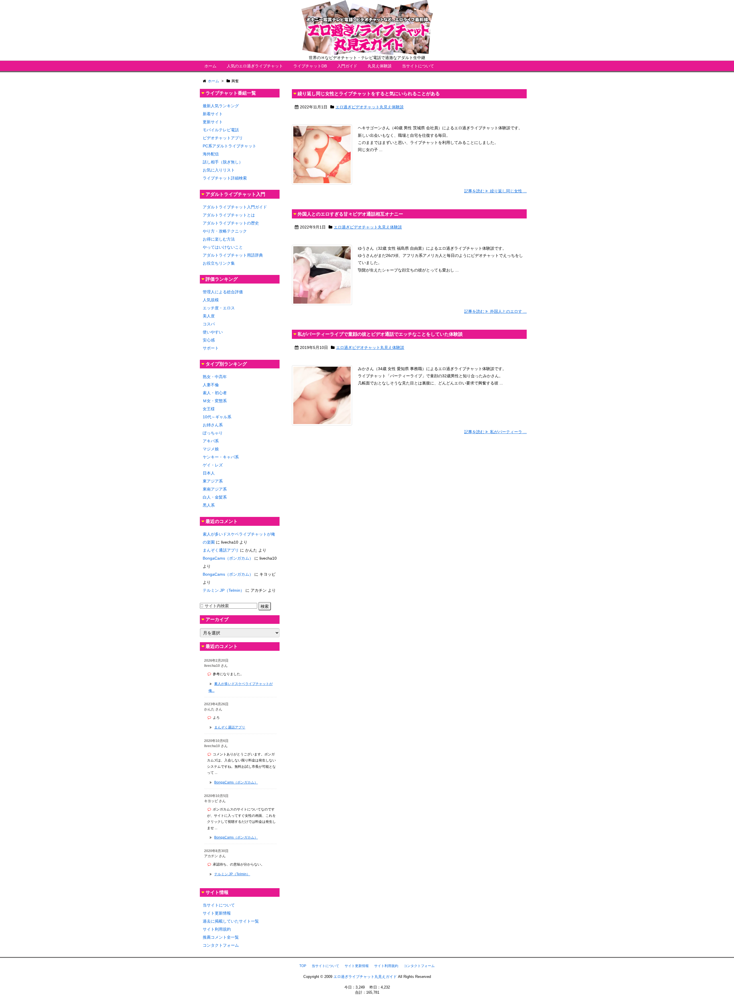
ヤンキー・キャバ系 (221, 457)
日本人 (209, 473)
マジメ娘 (211, 449)
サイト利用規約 (217, 929)
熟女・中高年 (215, 376)
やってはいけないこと (223, 247)
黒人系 (209, 505)
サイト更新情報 (217, 913)
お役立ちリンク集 (219, 263)
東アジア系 (213, 481)
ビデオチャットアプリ (223, 138)
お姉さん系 (213, 425)
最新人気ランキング (221, 105)
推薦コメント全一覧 (221, 937)
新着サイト (213, 114)
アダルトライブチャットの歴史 (231, 223)
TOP (302, 966)
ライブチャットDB (310, 66)
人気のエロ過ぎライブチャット (255, 66)
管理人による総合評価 (223, 292)
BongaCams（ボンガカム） (228, 558)
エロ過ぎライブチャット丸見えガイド (365, 976)
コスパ (209, 324)
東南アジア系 (215, 489)
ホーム (210, 66)
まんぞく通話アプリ (221, 550)
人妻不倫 (211, 384)
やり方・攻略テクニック (225, 231)
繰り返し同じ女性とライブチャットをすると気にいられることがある (369, 93)
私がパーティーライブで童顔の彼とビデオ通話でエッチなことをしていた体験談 (380, 334)
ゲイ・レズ (213, 465)
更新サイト (213, 122)
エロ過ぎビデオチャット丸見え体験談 (369, 107)
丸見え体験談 (380, 66)
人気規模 (211, 300)
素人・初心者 (215, 392)
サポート (211, 348)
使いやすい (213, 332)
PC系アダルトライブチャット (229, 146)
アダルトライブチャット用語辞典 (233, 255)
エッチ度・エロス (219, 308)
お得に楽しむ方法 (219, 239)
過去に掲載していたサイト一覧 (231, 921)
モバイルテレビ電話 (221, 130)
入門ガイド (347, 66)
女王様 (209, 409)
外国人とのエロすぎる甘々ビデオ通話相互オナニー (350, 214)
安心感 (209, 340)
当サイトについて (418, 66)
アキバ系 (211, 441)
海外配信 (211, 154)
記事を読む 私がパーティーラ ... (495, 431)
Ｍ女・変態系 (215, 401)
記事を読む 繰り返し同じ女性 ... (495, 191)
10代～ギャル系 (217, 417)
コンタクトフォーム (221, 945)
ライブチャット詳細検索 (225, 178)
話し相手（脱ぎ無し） (223, 162)
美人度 (209, 316)
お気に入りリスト (219, 170)
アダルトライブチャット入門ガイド (235, 207)
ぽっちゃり (213, 433)
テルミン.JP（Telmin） (223, 590)
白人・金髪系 (215, 497)
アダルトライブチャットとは (229, 215)
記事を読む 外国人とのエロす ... (495, 311)
